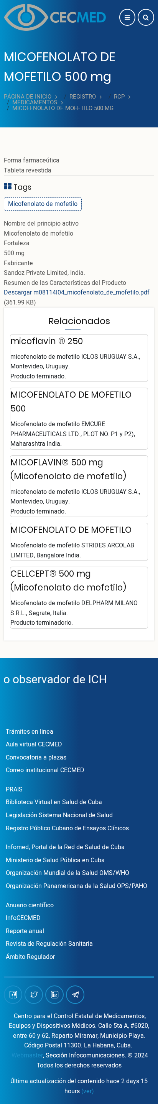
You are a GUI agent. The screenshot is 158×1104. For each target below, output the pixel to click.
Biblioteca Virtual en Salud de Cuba (54, 802)
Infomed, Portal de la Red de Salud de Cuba (65, 847)
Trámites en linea (29, 731)
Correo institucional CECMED (45, 770)
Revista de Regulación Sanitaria (49, 943)
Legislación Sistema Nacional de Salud (59, 815)
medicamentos (34, 102)
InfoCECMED (23, 918)
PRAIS (14, 789)
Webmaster (27, 1055)
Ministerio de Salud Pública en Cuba (55, 860)
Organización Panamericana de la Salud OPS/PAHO (76, 886)
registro (82, 97)
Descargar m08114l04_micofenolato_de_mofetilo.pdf (77, 292)
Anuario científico (30, 905)
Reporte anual (25, 931)
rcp (119, 97)
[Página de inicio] (55, 17)
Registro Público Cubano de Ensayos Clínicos (67, 828)
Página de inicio (27, 97)
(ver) (87, 1091)
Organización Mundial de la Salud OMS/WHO (67, 873)
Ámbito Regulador (30, 957)
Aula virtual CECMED (34, 744)
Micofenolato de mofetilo (42, 204)
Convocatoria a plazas (36, 757)
